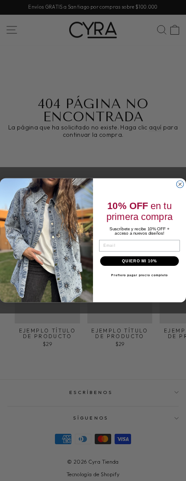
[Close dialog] (180, 184)
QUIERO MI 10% (139, 261)
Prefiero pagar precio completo (139, 276)
